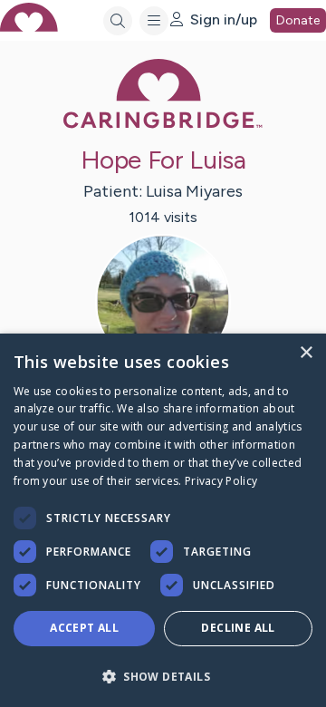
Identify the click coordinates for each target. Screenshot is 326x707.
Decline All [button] (237, 627)
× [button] (305, 353)
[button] (163, 675)
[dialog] (163, 520)
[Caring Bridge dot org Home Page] (163, 124)
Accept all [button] (84, 627)
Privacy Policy (221, 481)
